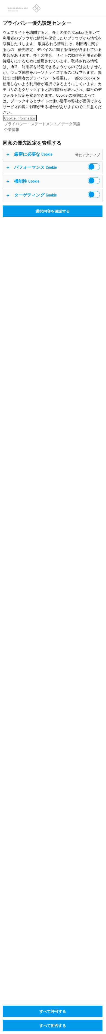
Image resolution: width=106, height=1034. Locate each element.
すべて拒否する (52, 1025)
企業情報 (11, 129)
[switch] (94, 166)
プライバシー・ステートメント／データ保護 (42, 123)
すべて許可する (52, 1011)
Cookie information (20, 118)
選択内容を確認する (53, 211)
